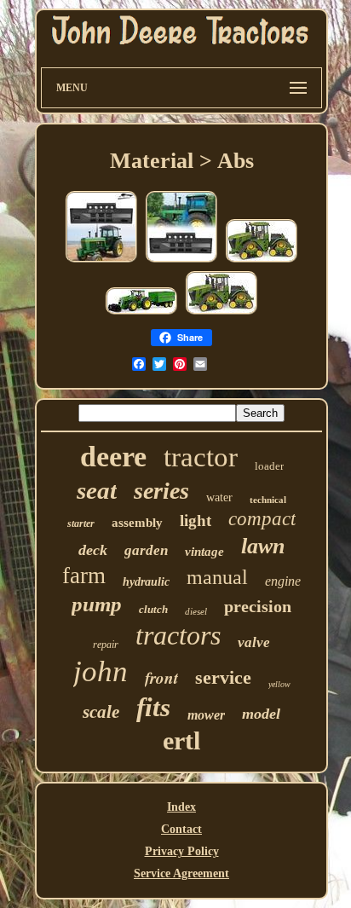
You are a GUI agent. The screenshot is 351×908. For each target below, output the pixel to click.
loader (269, 466)
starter (81, 523)
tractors (178, 635)
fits (153, 707)
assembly (137, 522)
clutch (153, 609)
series (161, 490)
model (261, 713)
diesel (196, 611)
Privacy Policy (182, 851)
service (223, 677)
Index (181, 807)
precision (257, 606)
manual (217, 577)
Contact (181, 829)
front (161, 677)
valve (254, 642)
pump (97, 604)
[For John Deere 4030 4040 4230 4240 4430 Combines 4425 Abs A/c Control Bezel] (101, 261)
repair (105, 645)
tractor (201, 457)
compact (262, 518)
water (219, 497)
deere (113, 456)
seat (97, 490)
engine (283, 581)
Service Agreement (181, 873)
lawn (263, 546)
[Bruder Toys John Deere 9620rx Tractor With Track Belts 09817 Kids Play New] (261, 261)
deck (92, 549)
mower (206, 715)
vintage (204, 551)
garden (146, 550)
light (195, 520)
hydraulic (146, 581)
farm (84, 575)
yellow (279, 684)
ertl (181, 740)
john (100, 671)
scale (101, 712)
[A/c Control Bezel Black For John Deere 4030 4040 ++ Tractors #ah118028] (181, 261)
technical (268, 499)
